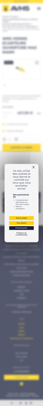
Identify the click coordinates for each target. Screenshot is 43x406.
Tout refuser (21, 223)
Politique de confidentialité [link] (21, 234)
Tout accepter (21, 218)
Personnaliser (21, 228)
